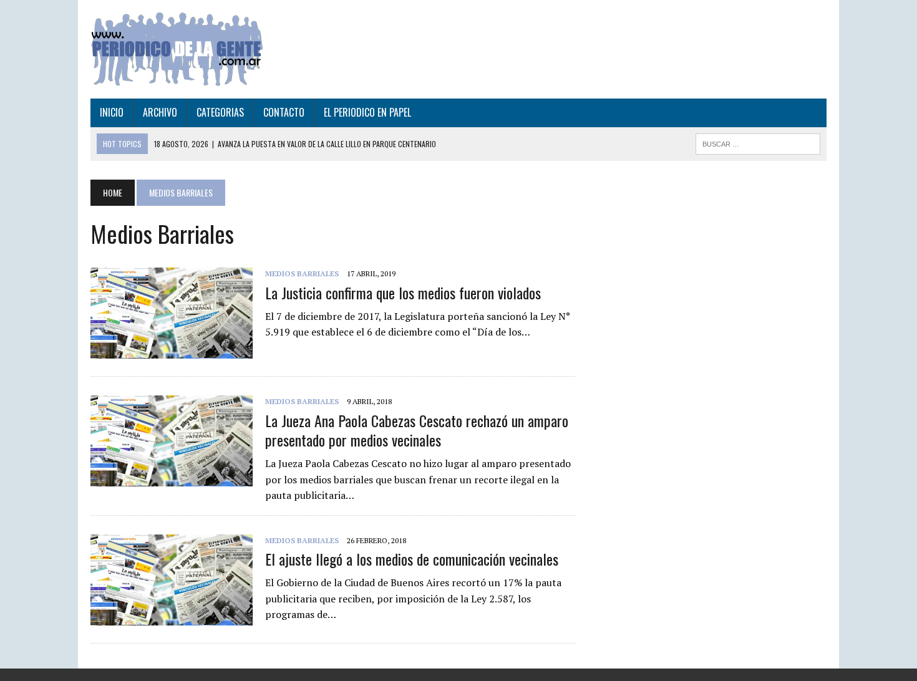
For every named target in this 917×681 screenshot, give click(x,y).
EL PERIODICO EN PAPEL (367, 112)
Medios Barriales (302, 273)
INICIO (112, 112)
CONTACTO (283, 112)
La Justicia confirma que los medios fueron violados (403, 292)
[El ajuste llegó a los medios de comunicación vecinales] (171, 617)
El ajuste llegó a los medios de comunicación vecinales (411, 559)
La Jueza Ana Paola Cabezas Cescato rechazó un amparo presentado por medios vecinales (416, 430)
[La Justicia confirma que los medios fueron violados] (171, 350)
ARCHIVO (160, 112)
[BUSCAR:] (758, 142)
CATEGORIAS (220, 112)
